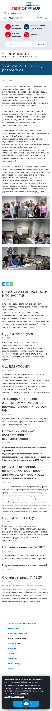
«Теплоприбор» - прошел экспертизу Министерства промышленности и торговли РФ (25, 404)
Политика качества (17, 633)
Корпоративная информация (21, 623)
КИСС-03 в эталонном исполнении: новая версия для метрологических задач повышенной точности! (24, 472)
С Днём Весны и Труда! (20, 517)
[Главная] (3, 54)
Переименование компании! (24, 565)
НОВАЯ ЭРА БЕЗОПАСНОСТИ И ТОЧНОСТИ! (24, 293)
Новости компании (17, 54)
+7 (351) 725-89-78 (16, 17)
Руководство (14, 643)
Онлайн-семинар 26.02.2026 (23, 547)
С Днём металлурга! (18, 334)
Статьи (10, 668)
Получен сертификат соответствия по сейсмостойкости (18, 435)
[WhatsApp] (11, 284)
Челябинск (13, 13)
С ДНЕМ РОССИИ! (16, 366)
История (11, 648)
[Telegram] (7, 284)
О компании (13, 628)
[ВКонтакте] (3, 284)
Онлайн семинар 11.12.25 (22, 577)
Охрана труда (14, 663)
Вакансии (12, 658)
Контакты (12, 653)
